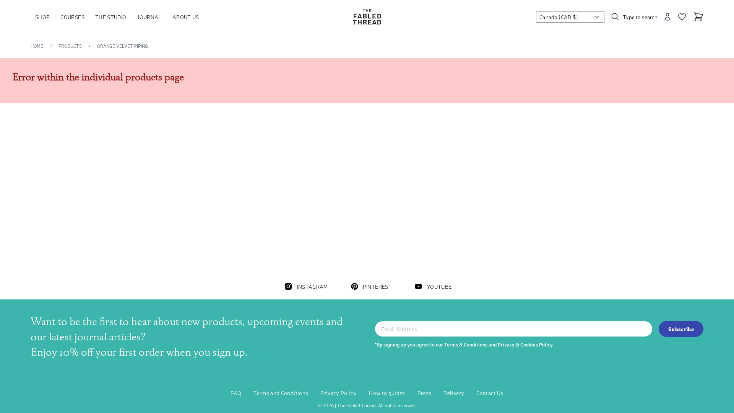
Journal (149, 16)
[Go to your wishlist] (682, 16)
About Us (185, 16)
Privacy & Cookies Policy (525, 344)
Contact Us (489, 392)
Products (70, 46)
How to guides (387, 392)
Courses (72, 16)
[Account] (667, 17)
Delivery (453, 392)
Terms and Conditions (280, 392)
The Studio (111, 16)
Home (37, 46)
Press (424, 392)
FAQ (236, 392)
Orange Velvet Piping (122, 46)
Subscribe (681, 328)
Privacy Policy (338, 392)
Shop (42, 16)
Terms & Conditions (465, 344)
